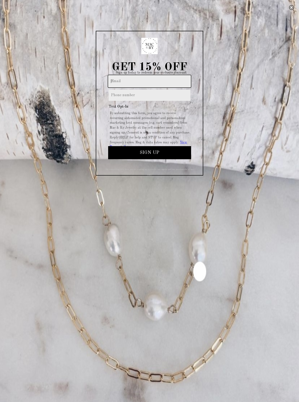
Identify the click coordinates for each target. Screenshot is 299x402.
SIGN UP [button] (149, 152)
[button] (291, 7)
